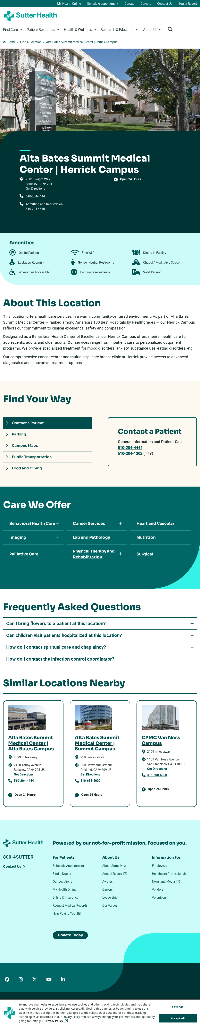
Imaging (17, 537)
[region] (100, 1012)
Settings (177, 1007)
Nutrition (146, 537)
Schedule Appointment (68, 865)
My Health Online (69, 3)
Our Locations (62, 881)
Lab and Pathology (91, 537)
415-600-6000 (157, 775)
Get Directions (35, 188)
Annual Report (115, 873)
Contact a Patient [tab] (28, 423)
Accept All (178, 1018)
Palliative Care (23, 554)
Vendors (157, 889)
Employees (159, 865)
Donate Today (70, 935)
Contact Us (164, 3)
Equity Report (188, 3)
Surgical (145, 554)
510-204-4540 (35, 209)
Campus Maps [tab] (25, 445)
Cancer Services (89, 523)
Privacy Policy (57, 1021)
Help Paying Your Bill (67, 913)
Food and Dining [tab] (27, 468)
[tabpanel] (152, 441)
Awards (107, 881)
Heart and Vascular (155, 523)
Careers (146, 3)
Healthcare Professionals (169, 873)
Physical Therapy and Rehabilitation (94, 554)
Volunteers (159, 897)
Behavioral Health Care (32, 523)
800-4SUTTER (18, 857)
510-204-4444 (35, 196)
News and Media (166, 881)
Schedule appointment (102, 3)
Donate (129, 3)
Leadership (110, 897)
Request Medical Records (70, 905)
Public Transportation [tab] (32, 457)
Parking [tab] (19, 434)
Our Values (109, 905)
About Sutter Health (115, 865)
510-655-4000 (90, 780)
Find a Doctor (62, 873)
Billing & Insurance (65, 897)
